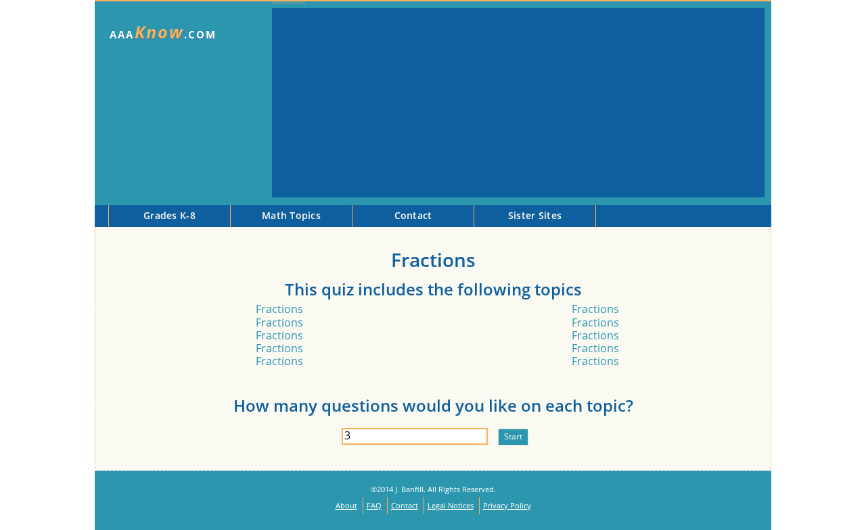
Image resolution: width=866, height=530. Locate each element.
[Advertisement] (518, 102)
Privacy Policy (507, 505)
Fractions (279, 309)
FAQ (374, 505)
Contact (404, 505)
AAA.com (163, 32)
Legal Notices (451, 505)
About (346, 505)
